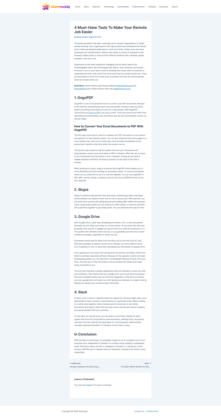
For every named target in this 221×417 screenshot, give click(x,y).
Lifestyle (152, 7)
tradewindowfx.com (121, 89)
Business (96, 7)
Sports (175, 7)
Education (163, 7)
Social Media (123, 7)
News (86, 7)
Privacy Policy (152, 411)
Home (77, 7)
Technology (109, 7)
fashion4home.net (124, 86)
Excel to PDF (94, 113)
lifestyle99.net (80, 89)
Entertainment (138, 7)
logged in (90, 385)
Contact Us (139, 411)
